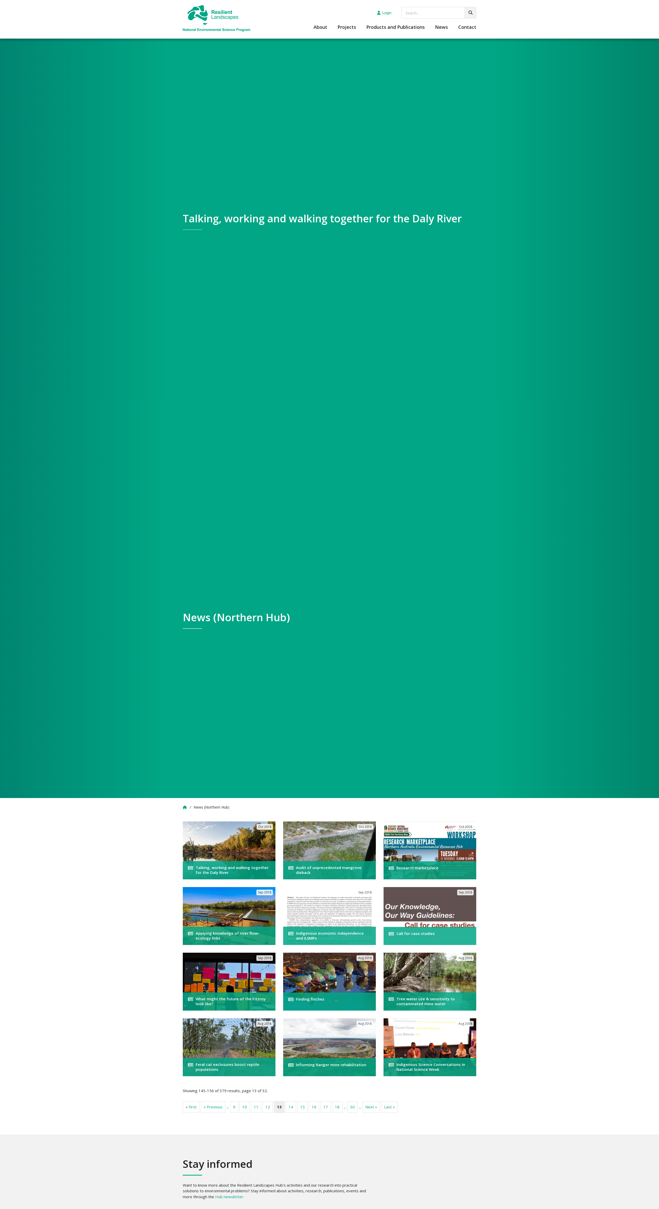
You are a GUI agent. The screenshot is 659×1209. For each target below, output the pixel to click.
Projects (346, 27)
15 (302, 1106)
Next (371, 1106)
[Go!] (470, 13)
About (320, 27)
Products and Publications (395, 27)
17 (325, 1106)
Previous (213, 1106)
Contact (467, 27)
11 (256, 1106)
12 (267, 1106)
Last (389, 1106)
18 (337, 1106)
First (191, 1106)
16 (314, 1106)
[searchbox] (439, 13)
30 (352, 1106)
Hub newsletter (229, 1196)
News (441, 27)
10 (244, 1106)
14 (291, 1106)
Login (386, 13)
